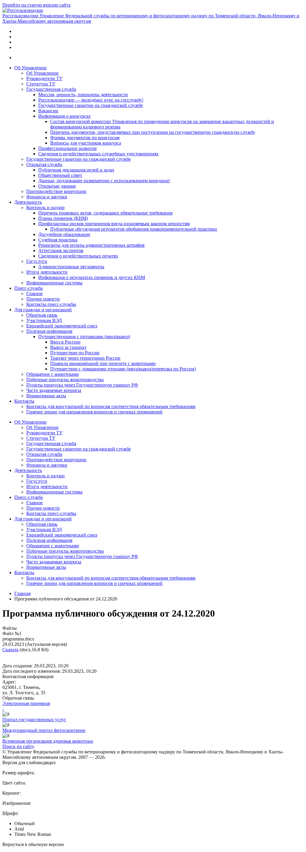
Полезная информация (49, 331)
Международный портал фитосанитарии (43, 730)
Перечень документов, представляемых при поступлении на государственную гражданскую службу (152, 132)
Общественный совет (60, 175)
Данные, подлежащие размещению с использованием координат (104, 180)
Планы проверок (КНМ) (63, 218)
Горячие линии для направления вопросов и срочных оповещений (94, 411)
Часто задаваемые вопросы (53, 390)
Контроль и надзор (45, 207)
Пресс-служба (28, 288)
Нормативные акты (46, 395)
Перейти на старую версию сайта (36, 4)
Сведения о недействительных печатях (78, 255)
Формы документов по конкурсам (85, 137)
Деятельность (28, 202)
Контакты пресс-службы (51, 304)
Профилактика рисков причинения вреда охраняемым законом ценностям (114, 223)
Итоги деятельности (47, 272)
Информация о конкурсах (64, 116)
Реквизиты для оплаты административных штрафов (91, 245)
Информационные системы (54, 282)
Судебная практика (57, 239)
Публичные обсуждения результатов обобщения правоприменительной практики (133, 229)
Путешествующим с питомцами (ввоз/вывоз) (84, 336)
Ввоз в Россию (65, 341)
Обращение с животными (52, 374)
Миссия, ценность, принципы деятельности (83, 94)
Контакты (24, 401)
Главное (34, 293)
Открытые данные (57, 186)
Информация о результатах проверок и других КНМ (91, 277)
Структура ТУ (40, 83)
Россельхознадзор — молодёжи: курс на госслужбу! (90, 99)
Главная (22, 593)
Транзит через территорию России (85, 358)
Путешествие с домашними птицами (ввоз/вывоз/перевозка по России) (123, 368)
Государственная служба (51, 89)
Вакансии (48, 110)
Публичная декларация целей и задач (76, 169)
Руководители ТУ (44, 78)
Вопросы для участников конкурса (85, 142)
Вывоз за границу (68, 347)
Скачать (10, 649)
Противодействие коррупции (56, 191)
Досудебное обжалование (64, 234)
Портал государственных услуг (34, 719)
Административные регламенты (71, 266)
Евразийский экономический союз (61, 325)
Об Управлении (30, 67)
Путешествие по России (75, 352)
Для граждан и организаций (43, 309)
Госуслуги (36, 261)
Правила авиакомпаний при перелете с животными (103, 363)
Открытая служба (44, 164)
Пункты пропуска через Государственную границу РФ (82, 384)
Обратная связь (41, 315)
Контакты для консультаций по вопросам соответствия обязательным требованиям (110, 406)
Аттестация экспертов (60, 250)
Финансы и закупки (46, 196)
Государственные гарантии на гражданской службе (90, 105)
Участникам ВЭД (44, 320)
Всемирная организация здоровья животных (47, 741)
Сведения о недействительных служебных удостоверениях (98, 153)
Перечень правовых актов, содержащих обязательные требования (105, 212)
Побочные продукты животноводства (65, 379)
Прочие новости (43, 298)
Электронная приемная (26, 703)
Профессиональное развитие (67, 148)
